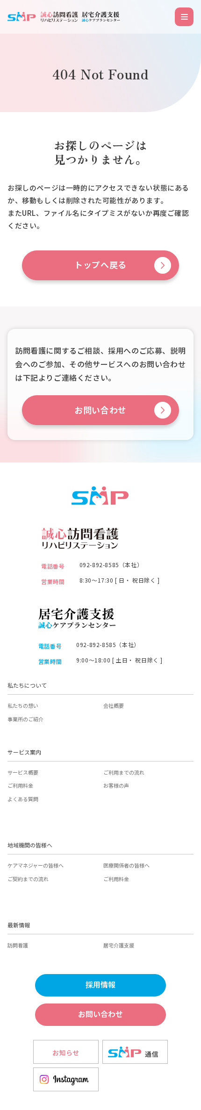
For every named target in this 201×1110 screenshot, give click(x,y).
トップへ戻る (100, 265)
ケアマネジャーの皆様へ (35, 865)
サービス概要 (22, 772)
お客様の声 (116, 785)
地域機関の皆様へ (29, 845)
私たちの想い (22, 705)
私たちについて (27, 685)
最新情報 (18, 925)
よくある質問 (22, 799)
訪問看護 (17, 945)
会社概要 (113, 705)
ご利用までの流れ (123, 772)
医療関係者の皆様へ (126, 865)
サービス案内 (24, 752)
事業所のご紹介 (25, 719)
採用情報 (100, 985)
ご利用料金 (20, 785)
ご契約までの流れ (28, 878)
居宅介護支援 (118, 945)
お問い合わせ (100, 410)
